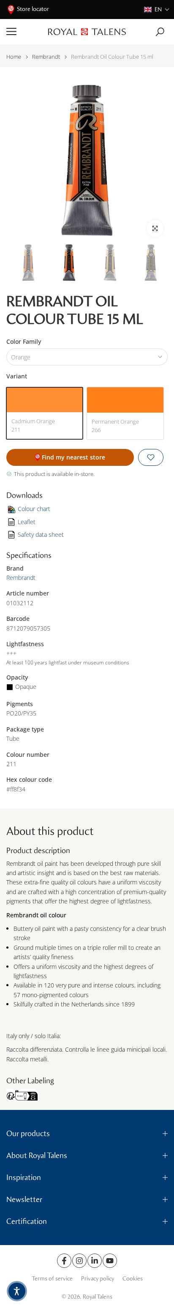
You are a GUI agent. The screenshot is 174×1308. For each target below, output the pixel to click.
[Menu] (24, 32)
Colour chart (34, 509)
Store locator (33, 9)
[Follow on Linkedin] (94, 1261)
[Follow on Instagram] (79, 1261)
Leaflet (26, 522)
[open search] (160, 32)
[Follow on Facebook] (64, 1261)
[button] (157, 9)
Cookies (132, 1278)
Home (13, 57)
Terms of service (52, 1278)
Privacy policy (97, 1278)
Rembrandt (46, 57)
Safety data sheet (41, 534)
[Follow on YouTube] (110, 1261)
